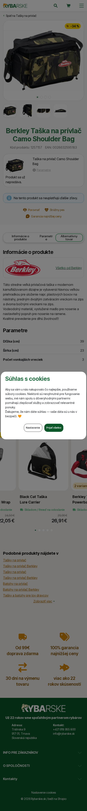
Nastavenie (33, 427)
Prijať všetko (53, 427)
